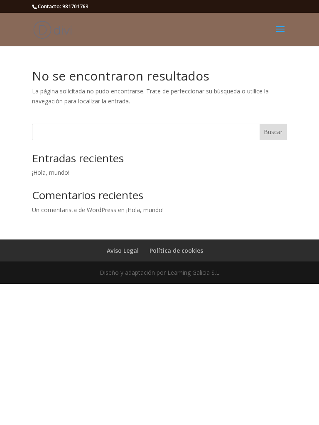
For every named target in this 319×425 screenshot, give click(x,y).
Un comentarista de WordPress (74, 210)
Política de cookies (176, 250)
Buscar (273, 132)
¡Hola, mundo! (50, 172)
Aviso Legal (123, 250)
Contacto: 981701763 (63, 6)
